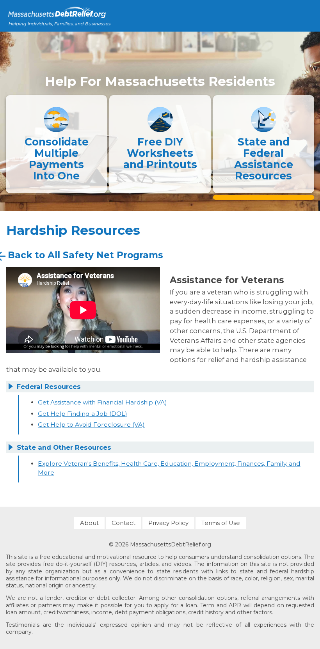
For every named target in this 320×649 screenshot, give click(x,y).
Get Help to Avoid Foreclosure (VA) (91, 424)
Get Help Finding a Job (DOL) (82, 413)
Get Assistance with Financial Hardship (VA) (102, 402)
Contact (123, 523)
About (89, 523)
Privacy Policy (168, 523)
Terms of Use (220, 523)
